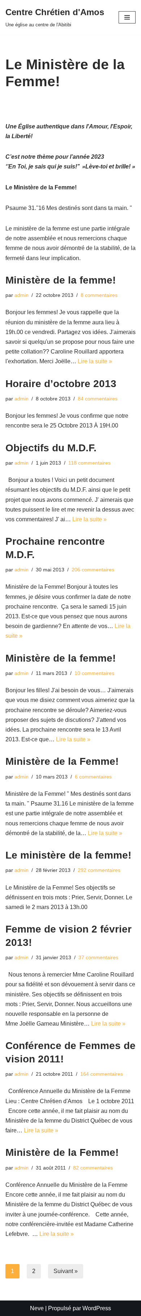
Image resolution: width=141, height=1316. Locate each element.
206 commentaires (93, 570)
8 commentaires (99, 295)
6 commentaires (93, 777)
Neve (37, 1308)
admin (21, 295)
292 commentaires (99, 870)
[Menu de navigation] (127, 17)
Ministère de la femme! (60, 280)
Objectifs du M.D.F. (51, 447)
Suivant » (66, 1271)
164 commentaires (101, 1074)
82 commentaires (93, 1168)
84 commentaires (98, 399)
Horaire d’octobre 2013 (60, 383)
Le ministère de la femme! (68, 855)
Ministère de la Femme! (62, 761)
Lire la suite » (95, 361)
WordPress (96, 1308)
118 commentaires (89, 463)
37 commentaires (98, 957)
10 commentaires (94, 673)
